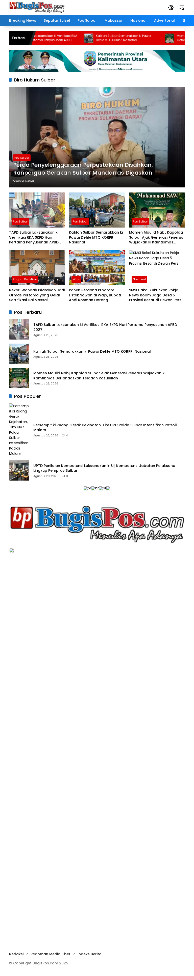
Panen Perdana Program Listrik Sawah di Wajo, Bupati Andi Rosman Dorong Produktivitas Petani (95, 295)
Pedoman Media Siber (50, 954)
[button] (171, 8)
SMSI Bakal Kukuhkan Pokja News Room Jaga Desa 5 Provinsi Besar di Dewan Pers (155, 295)
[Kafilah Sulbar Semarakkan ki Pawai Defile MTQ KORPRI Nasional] (76, 38)
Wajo (76, 279)
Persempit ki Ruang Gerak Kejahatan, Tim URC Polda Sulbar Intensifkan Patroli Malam (105, 428)
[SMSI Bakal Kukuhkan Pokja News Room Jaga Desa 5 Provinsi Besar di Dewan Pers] (157, 267)
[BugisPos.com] (37, 7)
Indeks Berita (90, 954)
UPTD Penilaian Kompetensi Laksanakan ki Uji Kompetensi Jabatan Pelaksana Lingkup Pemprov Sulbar (104, 468)
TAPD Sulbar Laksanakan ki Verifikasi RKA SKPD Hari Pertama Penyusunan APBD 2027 (33, 38)
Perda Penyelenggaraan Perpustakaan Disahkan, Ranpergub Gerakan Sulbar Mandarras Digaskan (83, 169)
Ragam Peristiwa (25, 279)
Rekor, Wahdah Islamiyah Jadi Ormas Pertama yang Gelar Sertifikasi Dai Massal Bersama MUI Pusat (37, 295)
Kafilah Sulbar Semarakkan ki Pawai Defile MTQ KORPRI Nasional (111, 38)
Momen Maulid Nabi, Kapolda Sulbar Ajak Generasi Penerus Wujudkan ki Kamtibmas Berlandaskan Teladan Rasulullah (156, 237)
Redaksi (16, 954)
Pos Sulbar (21, 158)
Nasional (139, 279)
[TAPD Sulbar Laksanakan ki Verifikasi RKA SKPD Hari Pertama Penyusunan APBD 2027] (37, 210)
